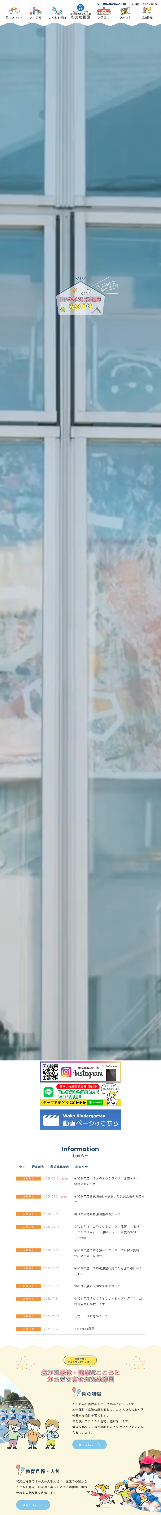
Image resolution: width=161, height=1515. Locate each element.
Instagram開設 (84, 1328)
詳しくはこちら (89, 1444)
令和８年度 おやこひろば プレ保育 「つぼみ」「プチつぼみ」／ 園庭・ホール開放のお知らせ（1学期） (108, 1232)
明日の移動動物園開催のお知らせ (97, 1214)
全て (22, 1166)
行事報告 (38, 1166)
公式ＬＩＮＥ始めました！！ (94, 1316)
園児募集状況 (59, 1166)
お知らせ (81, 1166)
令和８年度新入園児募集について (97, 1286)
